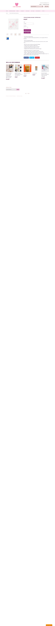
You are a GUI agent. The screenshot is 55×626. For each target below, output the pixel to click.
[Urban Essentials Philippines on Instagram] (27, 93)
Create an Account (46, 4)
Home (7, 13)
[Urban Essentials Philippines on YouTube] (28, 93)
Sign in (40, 4)
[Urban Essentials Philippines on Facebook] (25, 93)
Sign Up (18, 89)
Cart (47, 6)
